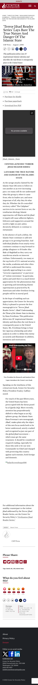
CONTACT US (8, 659)
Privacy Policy (9, 638)
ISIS (14, 568)
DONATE (19, 1)
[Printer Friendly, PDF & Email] (12, 92)
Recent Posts (14, 527)
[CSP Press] (6, 534)
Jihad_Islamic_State (11, 159)
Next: (25, 610)
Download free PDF (13, 106)
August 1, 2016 (18, 45)
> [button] (35, 6)
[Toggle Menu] (29, 6)
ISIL (12, 568)
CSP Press (7, 45)
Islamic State (20, 568)
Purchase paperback (13, 101)
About (5, 634)
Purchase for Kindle (13, 97)
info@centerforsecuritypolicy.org (14, 669)
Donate (6, 643)
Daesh (8, 568)
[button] (4, 48)
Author (6, 527)
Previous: (10, 608)
